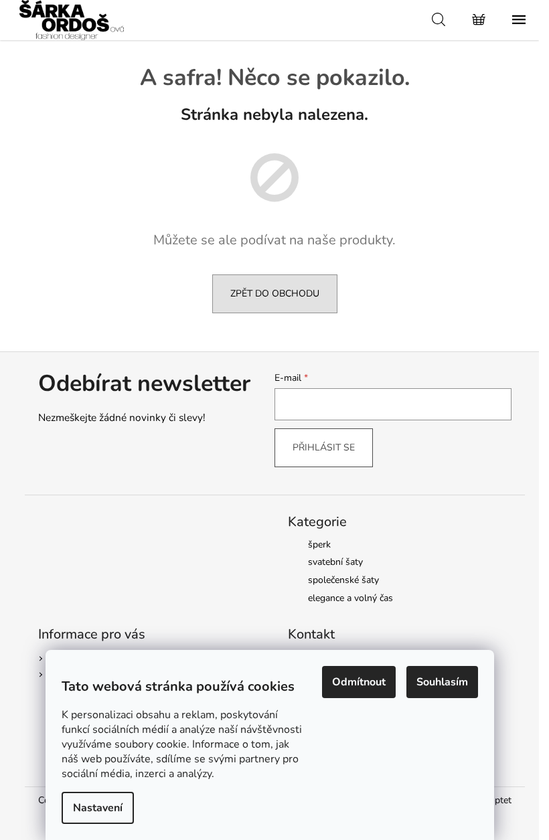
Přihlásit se (324, 447)
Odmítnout (359, 682)
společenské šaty (343, 580)
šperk (319, 544)
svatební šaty (335, 562)
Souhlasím (442, 682)
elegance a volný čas (350, 598)
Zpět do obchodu (274, 293)
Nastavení (98, 808)
